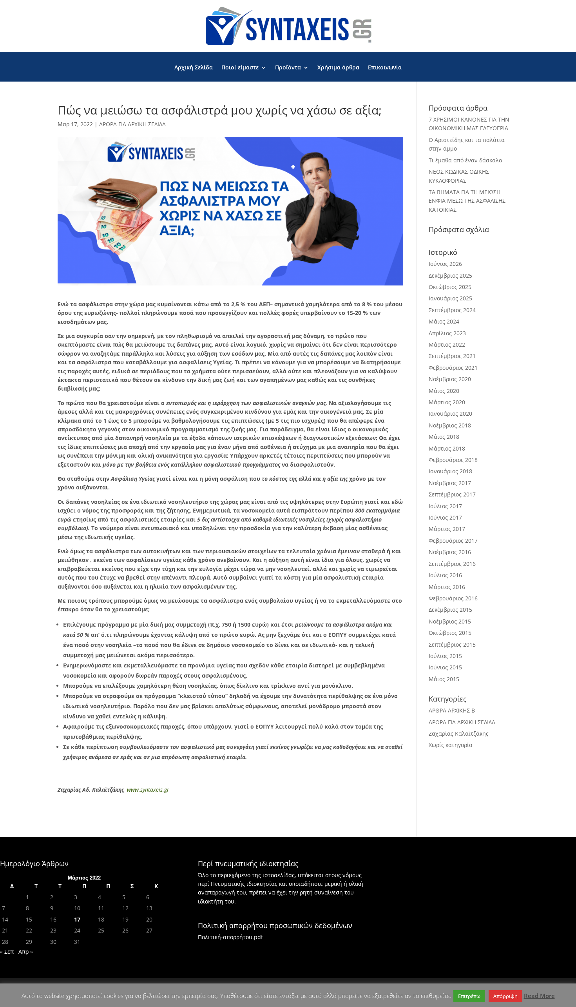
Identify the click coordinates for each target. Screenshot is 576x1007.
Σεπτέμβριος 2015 (452, 644)
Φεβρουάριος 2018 (453, 460)
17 (77, 919)
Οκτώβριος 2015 (450, 632)
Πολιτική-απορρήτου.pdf (230, 937)
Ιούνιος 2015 (445, 667)
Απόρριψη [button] (505, 996)
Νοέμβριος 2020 (450, 379)
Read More (539, 996)
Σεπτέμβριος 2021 (452, 356)
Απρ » (25, 951)
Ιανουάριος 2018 (450, 471)
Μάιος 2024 (444, 321)
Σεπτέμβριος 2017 (452, 494)
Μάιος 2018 (444, 436)
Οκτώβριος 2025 (450, 287)
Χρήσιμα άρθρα (338, 68)
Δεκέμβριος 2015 (450, 609)
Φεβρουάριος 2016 (453, 598)
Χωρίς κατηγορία (451, 745)
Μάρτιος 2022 (447, 344)
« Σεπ (7, 951)
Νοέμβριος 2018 (450, 425)
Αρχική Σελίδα (193, 68)
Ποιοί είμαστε (240, 68)
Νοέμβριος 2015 (450, 621)
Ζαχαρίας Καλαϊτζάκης (459, 733)
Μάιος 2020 (444, 390)
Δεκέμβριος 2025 (450, 275)
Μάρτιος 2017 (447, 529)
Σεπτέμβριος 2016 (452, 563)
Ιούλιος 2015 (445, 656)
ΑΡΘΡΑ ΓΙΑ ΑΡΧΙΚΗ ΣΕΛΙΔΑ (132, 124)
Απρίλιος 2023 (447, 333)
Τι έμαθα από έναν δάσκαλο (465, 160)
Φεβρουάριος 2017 (453, 540)
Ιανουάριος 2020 (450, 413)
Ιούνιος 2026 (445, 263)
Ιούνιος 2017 (445, 517)
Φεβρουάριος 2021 (453, 367)
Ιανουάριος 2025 (450, 298)
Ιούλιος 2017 (445, 506)
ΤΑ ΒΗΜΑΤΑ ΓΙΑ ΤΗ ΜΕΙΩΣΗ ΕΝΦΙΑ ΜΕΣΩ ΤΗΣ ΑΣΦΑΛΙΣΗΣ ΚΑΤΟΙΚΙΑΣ (467, 200)
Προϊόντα (288, 68)
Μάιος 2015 (444, 679)
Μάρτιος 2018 (447, 448)
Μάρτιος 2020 (447, 402)
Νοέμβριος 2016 (450, 552)
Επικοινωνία (385, 68)
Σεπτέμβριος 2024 (452, 310)
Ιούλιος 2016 (445, 575)
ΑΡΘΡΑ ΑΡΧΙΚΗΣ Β (452, 710)
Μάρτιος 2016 (447, 587)
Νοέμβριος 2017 (450, 483)
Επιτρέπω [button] (469, 996)
